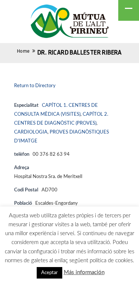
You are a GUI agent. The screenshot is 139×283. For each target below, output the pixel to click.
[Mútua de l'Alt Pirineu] (69, 22)
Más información (84, 272)
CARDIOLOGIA (30, 132)
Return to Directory (35, 85)
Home (23, 51)
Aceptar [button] (49, 272)
